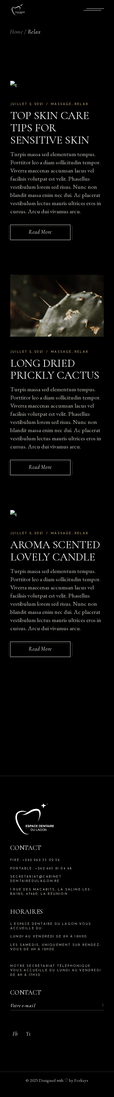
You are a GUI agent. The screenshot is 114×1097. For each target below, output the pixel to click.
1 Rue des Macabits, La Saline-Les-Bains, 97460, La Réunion (51, 892)
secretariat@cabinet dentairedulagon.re (36, 879)
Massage (61, 104)
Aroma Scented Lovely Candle (55, 551)
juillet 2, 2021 (26, 104)
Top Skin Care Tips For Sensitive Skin (49, 128)
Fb (15, 1034)
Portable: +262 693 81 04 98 (41, 868)
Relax (81, 104)
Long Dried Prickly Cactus (54, 369)
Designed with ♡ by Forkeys (63, 1080)
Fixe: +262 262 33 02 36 (35, 860)
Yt (28, 1034)
